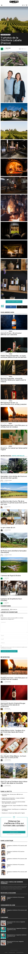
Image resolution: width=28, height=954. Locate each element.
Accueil (6, 952)
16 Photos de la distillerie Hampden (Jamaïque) (14, 551)
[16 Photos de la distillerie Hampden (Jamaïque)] (14, 540)
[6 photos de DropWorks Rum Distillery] (14, 588)
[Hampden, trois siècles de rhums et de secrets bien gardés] (14, 465)
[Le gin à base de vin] (14, 516)
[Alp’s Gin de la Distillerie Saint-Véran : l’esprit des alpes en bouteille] (14, 770)
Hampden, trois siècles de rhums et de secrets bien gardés (14, 477)
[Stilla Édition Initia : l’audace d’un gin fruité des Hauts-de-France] (14, 719)
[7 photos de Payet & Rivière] (14, 564)
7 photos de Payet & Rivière (11, 575)
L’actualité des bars (19, 952)
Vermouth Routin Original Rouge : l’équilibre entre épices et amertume (13, 704)
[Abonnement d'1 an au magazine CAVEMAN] (3, 942)
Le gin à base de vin (8, 527)
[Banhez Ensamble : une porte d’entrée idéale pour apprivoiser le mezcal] (14, 367)
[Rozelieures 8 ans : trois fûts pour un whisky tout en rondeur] (14, 414)
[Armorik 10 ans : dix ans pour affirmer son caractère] (14, 322)
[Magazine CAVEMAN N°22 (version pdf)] (3, 872)
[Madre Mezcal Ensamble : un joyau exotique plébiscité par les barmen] (14, 344)
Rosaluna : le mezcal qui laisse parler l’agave (14, 449)
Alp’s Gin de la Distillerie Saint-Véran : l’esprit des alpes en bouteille (14, 782)
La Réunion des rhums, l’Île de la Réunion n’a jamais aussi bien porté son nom (14, 502)
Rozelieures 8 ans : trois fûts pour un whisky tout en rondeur (14, 426)
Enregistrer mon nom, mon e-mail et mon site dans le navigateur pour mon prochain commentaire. (14, 648)
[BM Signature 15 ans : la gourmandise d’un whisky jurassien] (14, 391)
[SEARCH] (24, 5)
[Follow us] (22, 5)
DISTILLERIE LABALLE (14, 301)
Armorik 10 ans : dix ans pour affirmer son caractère (11, 334)
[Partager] (11, 306)
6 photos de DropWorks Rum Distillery (11, 599)
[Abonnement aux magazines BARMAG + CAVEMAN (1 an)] (3, 936)
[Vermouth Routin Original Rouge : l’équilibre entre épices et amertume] (14, 692)
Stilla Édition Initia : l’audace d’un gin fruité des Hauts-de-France (13, 731)
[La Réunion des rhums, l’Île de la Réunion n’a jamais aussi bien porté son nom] (14, 490)
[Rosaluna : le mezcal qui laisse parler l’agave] (14, 437)
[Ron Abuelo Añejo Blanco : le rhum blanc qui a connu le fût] (14, 745)
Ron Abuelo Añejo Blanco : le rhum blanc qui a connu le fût (13, 757)
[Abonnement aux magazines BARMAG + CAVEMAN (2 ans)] (3, 929)
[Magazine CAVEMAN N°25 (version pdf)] (3, 846)
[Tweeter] (22, 306)
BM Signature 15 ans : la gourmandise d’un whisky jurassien (14, 403)
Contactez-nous (12, 952)
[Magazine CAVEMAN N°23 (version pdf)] (3, 859)
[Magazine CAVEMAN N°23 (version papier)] (3, 865)
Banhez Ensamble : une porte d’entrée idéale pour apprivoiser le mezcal (13, 380)
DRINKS (10, 331)
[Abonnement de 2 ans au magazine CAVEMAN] (3, 923)
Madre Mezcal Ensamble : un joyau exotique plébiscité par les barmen (13, 356)
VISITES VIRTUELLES (18, 456)
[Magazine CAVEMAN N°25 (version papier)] (3, 852)
